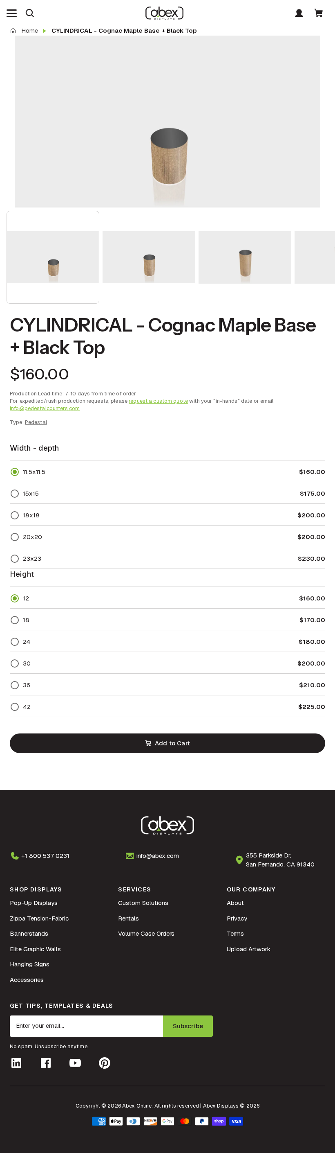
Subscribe (188, 1026)
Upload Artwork (248, 949)
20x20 (32, 537)
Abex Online (137, 1105)
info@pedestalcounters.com (45, 408)
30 (27, 663)
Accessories (27, 980)
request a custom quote (158, 400)
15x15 (31, 493)
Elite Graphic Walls (35, 949)
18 (26, 620)
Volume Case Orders (146, 933)
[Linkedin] (16, 1063)
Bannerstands (29, 933)
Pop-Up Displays (34, 903)
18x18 (31, 515)
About (235, 903)
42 (27, 707)
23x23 (32, 558)
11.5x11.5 (34, 472)
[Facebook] (45, 1063)
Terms (235, 933)
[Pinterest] (104, 1063)
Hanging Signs (29, 964)
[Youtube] (75, 1063)
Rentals (128, 918)
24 (26, 641)
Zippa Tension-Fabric (39, 918)
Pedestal (36, 422)
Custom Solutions (143, 903)
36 (26, 685)
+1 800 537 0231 (45, 856)
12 (26, 598)
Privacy (237, 918)
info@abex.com (157, 856)
